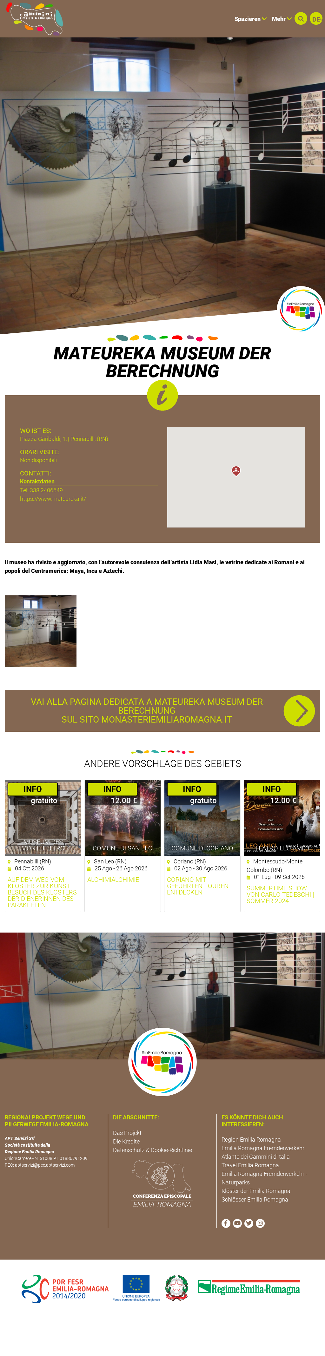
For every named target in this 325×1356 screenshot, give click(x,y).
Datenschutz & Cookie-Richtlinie (152, 1150)
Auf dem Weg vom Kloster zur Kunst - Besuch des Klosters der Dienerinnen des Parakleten (42, 892)
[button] (301, 18)
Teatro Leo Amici (282, 848)
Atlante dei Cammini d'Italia (256, 1156)
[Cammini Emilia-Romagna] (32, 18)
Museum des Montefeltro (43, 845)
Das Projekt (127, 1133)
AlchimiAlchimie (113, 879)
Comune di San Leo (123, 848)
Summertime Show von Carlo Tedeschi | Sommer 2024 (280, 894)
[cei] (162, 1183)
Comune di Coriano (202, 848)
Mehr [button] (279, 19)
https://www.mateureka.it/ (53, 498)
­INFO (32, 789)
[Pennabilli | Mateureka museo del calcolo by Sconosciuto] (40, 630)
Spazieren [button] (248, 19)
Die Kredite (126, 1141)
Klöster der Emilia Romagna (256, 1191)
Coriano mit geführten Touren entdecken (198, 885)
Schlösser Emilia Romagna (255, 1199)
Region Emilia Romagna (251, 1139)
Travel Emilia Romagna (250, 1165)
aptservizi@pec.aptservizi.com (45, 1165)
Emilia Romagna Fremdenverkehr (263, 1148)
